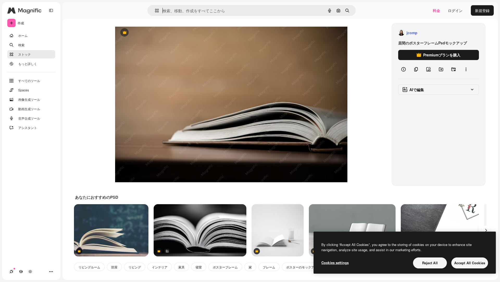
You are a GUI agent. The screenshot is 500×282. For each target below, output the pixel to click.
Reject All (430, 262)
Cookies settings (335, 262)
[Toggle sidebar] (51, 10)
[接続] (11, 271)
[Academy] (21, 271)
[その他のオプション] (466, 69)
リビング (134, 267)
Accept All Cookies (469, 262)
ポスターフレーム (225, 267)
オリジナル (151, 33)
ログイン (455, 10)
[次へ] (486, 230)
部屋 (114, 267)
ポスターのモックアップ (303, 267)
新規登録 (482, 10)
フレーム (269, 267)
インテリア (159, 267)
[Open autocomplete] (155, 11)
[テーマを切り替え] (30, 271)
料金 (436, 10)
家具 (181, 267)
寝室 (199, 267)
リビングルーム (89, 267)
